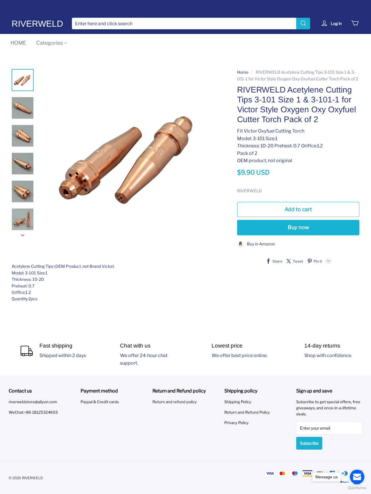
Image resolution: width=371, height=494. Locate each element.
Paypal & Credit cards (100, 401)
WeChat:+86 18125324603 (33, 412)
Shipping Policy (237, 401)
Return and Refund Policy (247, 412)
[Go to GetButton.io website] (357, 488)
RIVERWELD (37, 23)
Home (242, 72)
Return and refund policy (174, 401)
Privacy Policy (236, 422)
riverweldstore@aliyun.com (33, 401)
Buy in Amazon (259, 243)
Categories (49, 43)
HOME (18, 43)
